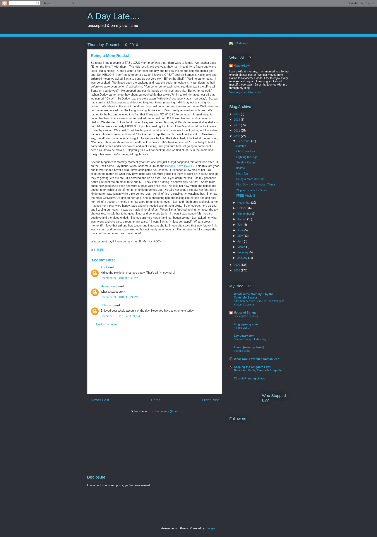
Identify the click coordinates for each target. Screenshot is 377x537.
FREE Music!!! (245, 195)
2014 (237, 119)
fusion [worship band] (249, 347)
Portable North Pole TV (179, 166)
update (240, 168)
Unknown (107, 305)
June (240, 230)
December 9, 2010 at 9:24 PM (119, 297)
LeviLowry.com (244, 335)
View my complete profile (245, 92)
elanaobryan (109, 286)
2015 (237, 114)
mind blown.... (242, 327)
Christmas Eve (245, 151)
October (242, 208)
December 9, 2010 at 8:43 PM (119, 278)
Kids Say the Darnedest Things (256, 184)
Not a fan (242, 173)
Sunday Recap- (246, 162)
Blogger (210, 528)
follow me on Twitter (277, 35)
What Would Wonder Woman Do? (256, 358)
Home (155, 400)
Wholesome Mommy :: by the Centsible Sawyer (253, 295)
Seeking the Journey (246, 316)
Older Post (210, 400)
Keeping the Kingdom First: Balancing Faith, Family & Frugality (258, 368)
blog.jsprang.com (246, 324)
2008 (237, 270)
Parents (241, 146)
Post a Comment (107, 324)
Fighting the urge (246, 157)
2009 (237, 264)
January (242, 257)
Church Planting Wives (249, 378)
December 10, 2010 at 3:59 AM (120, 316)
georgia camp (242, 350)
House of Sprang (245, 312)
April (104, 267)
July (240, 224)
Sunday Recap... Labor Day (250, 339)
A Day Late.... (113, 16)
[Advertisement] (154, 363)
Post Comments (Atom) (163, 411)
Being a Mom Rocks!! (250, 179)
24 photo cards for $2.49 (251, 190)
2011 (237, 130)
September (244, 213)
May (240, 235)
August (242, 219)
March (241, 247)
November (244, 202)
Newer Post (100, 400)
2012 (237, 125)
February (243, 252)
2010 (237, 136)
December (244, 141)
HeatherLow (242, 65)
